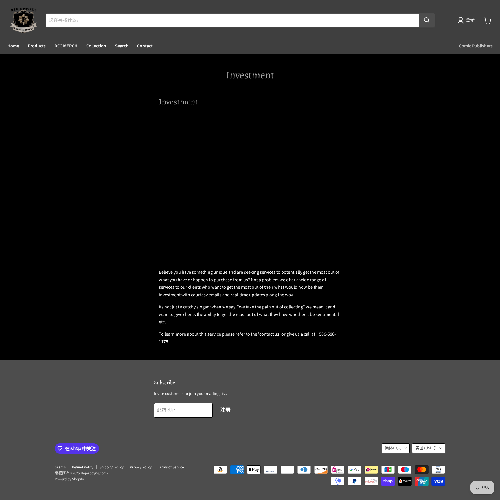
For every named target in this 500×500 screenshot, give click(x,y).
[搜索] (427, 20)
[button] (467, 20)
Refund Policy (82, 467)
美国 (426, 448)
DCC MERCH (66, 46)
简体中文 (393, 448)
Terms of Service (171, 467)
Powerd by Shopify (69, 479)
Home (13, 46)
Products (37, 46)
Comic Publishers (476, 46)
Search (121, 46)
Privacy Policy (141, 467)
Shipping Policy (112, 467)
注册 (225, 410)
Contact (145, 46)
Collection (96, 46)
